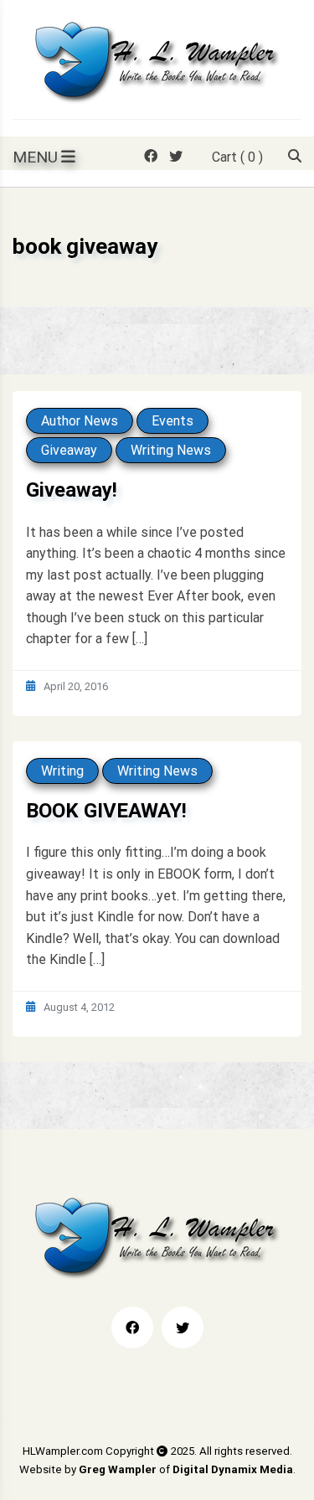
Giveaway (69, 450)
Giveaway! (71, 490)
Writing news (171, 450)
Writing (62, 771)
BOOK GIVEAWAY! (106, 810)
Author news (79, 421)
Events (172, 421)
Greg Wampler (118, 1469)
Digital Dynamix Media (232, 1469)
